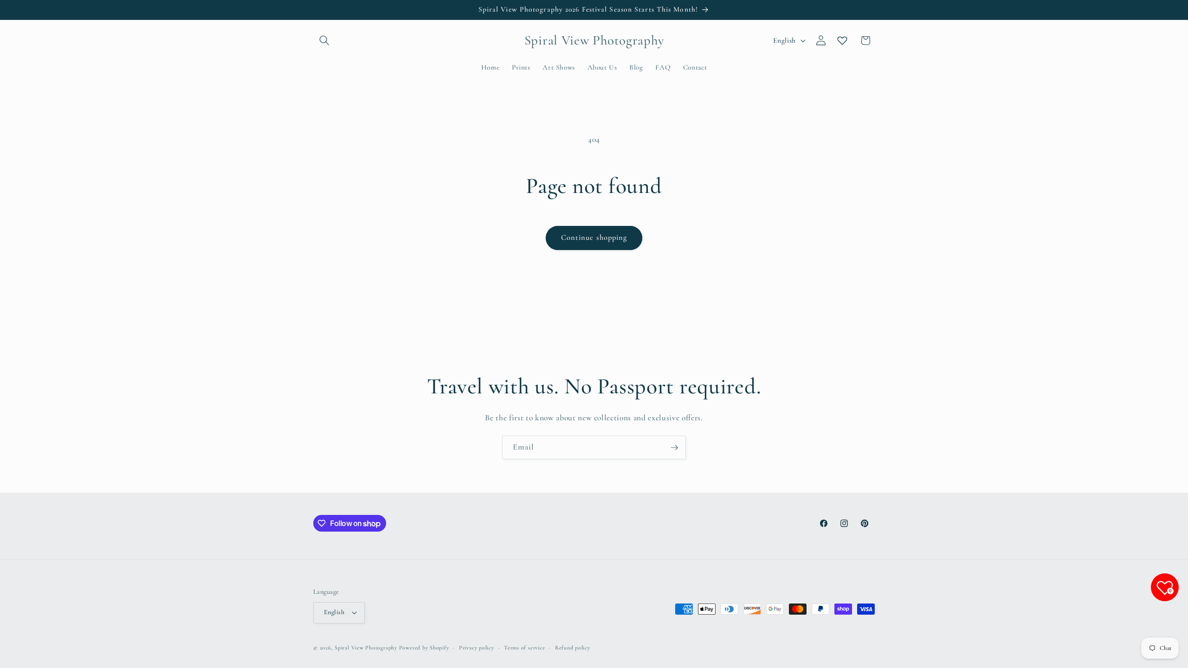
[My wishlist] (842, 40)
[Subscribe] (674, 448)
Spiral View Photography (366, 647)
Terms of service (524, 647)
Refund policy (572, 647)
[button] (324, 40)
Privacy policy (476, 647)
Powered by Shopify (424, 647)
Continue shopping (594, 237)
